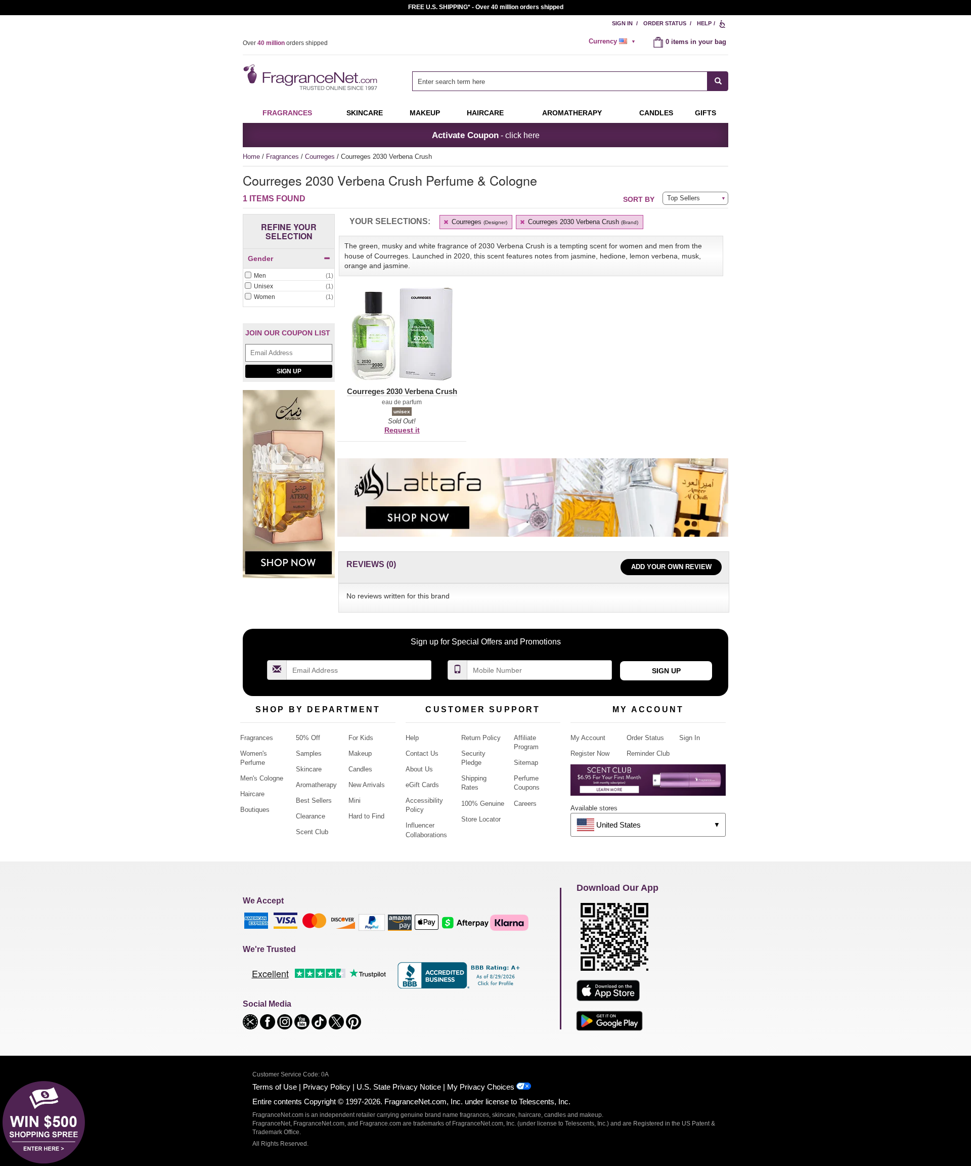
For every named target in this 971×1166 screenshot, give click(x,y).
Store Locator (481, 819)
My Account (587, 738)
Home (251, 156)
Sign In (622, 23)
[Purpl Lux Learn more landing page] (648, 784)
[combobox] (570, 81)
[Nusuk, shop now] (289, 490)
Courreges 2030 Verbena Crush (582, 222)
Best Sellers (314, 800)
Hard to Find (366, 816)
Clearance (310, 816)
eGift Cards (422, 785)
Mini (354, 800)
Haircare (485, 113)
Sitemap (526, 762)
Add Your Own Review (671, 567)
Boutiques (255, 809)
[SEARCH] (718, 81)
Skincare (364, 113)
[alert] (613, 41)
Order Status (664, 23)
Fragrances (287, 113)
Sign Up (289, 371)
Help (704, 23)
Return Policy (481, 738)
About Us (419, 769)
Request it (402, 430)
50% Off (308, 738)
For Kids (360, 738)
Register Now (589, 753)
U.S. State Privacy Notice (399, 1087)
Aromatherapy (316, 785)
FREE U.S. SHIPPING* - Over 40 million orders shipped (485, 7)
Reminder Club (648, 753)
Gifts (705, 113)
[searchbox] (560, 81)
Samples (309, 753)
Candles (360, 769)
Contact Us (422, 753)
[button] (401, 340)
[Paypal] (372, 922)
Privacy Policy (326, 1087)
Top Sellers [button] (683, 198)
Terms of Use (274, 1087)
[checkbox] (288, 276)
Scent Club (312, 832)
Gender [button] (260, 258)
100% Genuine (482, 803)
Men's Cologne (261, 778)
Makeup (425, 113)
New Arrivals (366, 785)
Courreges (321, 156)
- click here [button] (486, 135)
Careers (525, 803)
